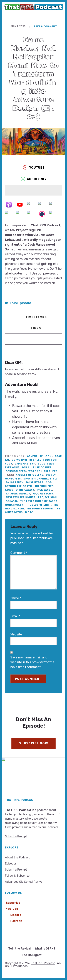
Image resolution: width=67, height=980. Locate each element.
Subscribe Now (33, 743)
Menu (36, 15)
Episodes (10, 863)
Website (16, 634)
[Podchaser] (43, 214)
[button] (33, 167)
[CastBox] (32, 214)
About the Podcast (17, 857)
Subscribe (13, 902)
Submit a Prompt (16, 836)
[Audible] (54, 204)
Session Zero (16, 471)
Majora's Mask (43, 493)
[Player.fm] (54, 214)
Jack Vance (44, 489)
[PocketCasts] (10, 214)
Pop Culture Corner (36, 467)
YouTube (12, 908)
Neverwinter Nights (20, 497)
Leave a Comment (45, 26)
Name (15, 598)
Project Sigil (47, 497)
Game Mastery (25, 463)
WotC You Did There (42, 471)
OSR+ (8, 966)
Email (15, 616)
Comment (18, 553)
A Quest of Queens (29, 474)
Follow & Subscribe (17, 875)
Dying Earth (14, 482)
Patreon (16, 921)
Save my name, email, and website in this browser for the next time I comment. (32, 662)
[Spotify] (32, 204)
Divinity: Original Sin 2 (40, 478)
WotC (29, 512)
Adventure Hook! (39, 456)
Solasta (12, 501)
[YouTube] (21, 204)
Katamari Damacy (18, 493)
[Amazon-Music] (43, 204)
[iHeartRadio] (21, 214)
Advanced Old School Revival (24, 881)
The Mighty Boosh (39, 508)
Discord (15, 915)
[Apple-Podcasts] (10, 204)
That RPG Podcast (43, 963)
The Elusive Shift (38, 504)
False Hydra (34, 482)
